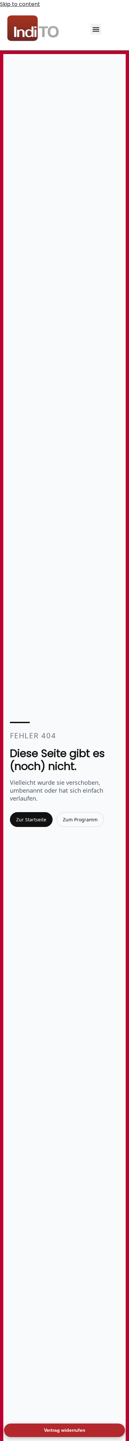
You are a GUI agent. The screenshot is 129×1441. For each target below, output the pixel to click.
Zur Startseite (31, 819)
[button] (95, 29)
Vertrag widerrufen (64, 1430)
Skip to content (20, 4)
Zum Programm (80, 819)
